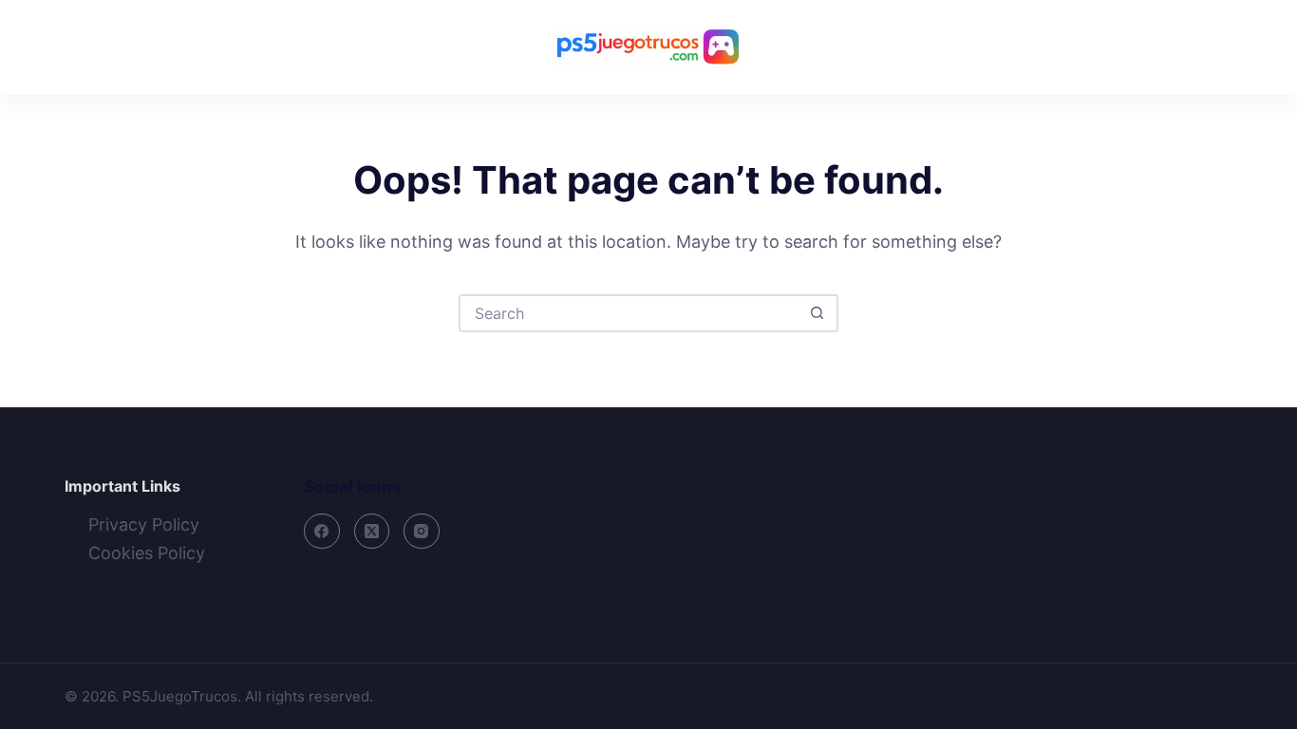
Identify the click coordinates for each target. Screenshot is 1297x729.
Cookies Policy (146, 553)
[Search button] (817, 313)
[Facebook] (322, 532)
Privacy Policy (143, 524)
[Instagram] (422, 532)
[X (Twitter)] (372, 532)
